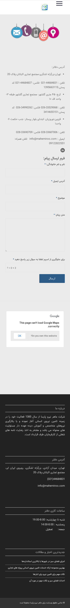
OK (19, 335)
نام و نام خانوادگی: (55, 164)
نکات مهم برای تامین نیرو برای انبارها (49, 574)
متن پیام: (59, 215)
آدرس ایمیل (58, 181)
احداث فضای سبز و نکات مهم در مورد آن (47, 581)
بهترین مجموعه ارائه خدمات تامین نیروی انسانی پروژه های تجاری (36, 568)
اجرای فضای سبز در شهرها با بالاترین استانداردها (43, 561)
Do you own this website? (44, 336)
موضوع (60, 198)
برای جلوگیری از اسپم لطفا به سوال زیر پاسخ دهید (39, 259)
